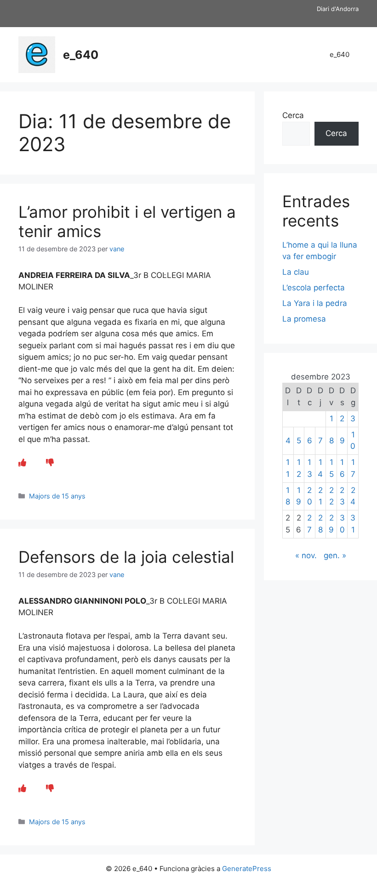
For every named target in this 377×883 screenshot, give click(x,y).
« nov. (306, 555)
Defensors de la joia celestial (126, 556)
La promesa (304, 318)
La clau (295, 272)
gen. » (335, 555)
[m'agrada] (22, 462)
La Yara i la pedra (314, 303)
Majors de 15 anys (57, 496)
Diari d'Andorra (338, 8)
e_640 (80, 55)
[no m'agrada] (50, 462)
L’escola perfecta (313, 287)
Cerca (293, 115)
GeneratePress (246, 868)
